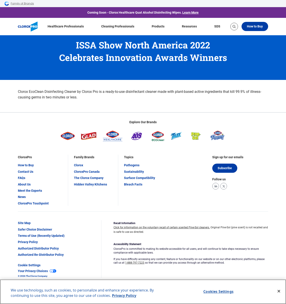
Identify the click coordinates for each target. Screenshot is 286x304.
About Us (24, 184)
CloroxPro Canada (87, 171)
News (22, 197)
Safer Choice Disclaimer (35, 229)
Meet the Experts (30, 190)
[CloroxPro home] (28, 26)
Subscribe (225, 168)
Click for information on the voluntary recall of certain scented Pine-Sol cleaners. (162, 227)
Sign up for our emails (227, 157)
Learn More (190, 12)
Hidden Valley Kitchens (90, 184)
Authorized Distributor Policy (38, 248)
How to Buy (255, 26)
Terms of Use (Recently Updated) (41, 235)
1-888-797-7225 (134, 262)
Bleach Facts (133, 184)
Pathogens (131, 165)
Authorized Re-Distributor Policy (41, 254)
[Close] (279, 291)
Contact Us (25, 171)
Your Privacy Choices (33, 271)
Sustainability (134, 171)
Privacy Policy (28, 242)
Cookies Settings (218, 291)
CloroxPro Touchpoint (33, 203)
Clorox (78, 165)
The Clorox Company (88, 178)
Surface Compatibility (139, 178)
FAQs (21, 178)
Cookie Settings (29, 265)
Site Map (24, 223)
